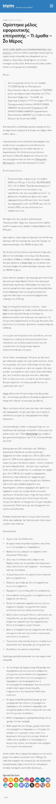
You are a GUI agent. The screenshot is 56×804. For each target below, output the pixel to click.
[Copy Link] (10, 779)
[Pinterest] (32, 779)
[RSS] (5, 779)
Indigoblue (8, 5)
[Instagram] (26, 779)
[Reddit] (37, 785)
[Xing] (42, 779)
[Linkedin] (37, 779)
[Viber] (42, 785)
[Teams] (48, 779)
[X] (32, 785)
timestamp (31, 433)
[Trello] (5, 785)
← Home (5, 797)
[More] (48, 785)
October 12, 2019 (8, 20)
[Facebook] (26, 785)
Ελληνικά (18, 20)
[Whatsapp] (16, 785)
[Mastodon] (21, 785)
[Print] (16, 779)
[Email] (21, 779)
